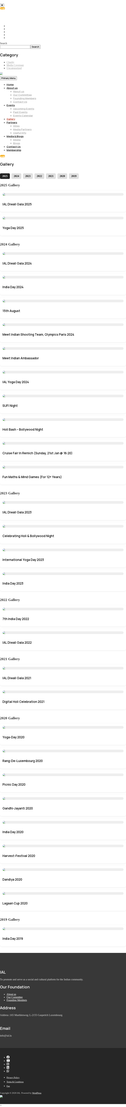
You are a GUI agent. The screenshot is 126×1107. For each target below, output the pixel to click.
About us (12, 88)
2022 (39, 176)
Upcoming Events (23, 108)
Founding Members (24, 98)
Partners (12, 122)
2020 (62, 176)
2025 (5, 176)
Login (2, 8)
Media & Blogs (15, 136)
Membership (14, 150)
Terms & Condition (15, 1082)
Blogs (16, 143)
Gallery (11, 119)
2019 (73, 176)
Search (3, 43)
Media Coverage (15, 65)
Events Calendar (23, 115)
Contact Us (20, 102)
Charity (10, 62)
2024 (16, 176)
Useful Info (19, 133)
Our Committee (22, 95)
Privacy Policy (13, 1077)
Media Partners (22, 129)
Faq (8, 1086)
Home (10, 84)
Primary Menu (8, 78)
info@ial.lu (15, 17)
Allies (16, 126)
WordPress (36, 1093)
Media (17, 139)
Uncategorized (14, 68)
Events (11, 105)
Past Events (20, 112)
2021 (50, 176)
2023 (28, 176)
